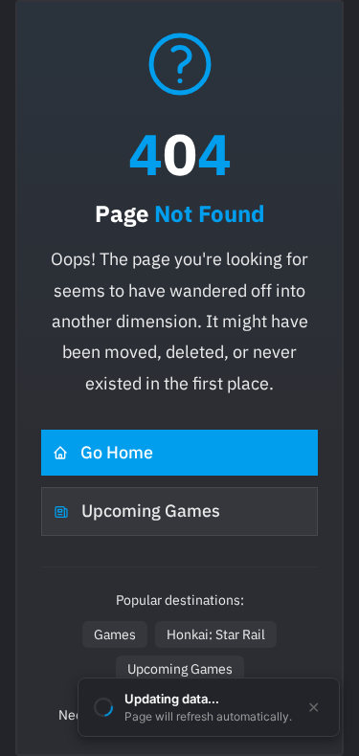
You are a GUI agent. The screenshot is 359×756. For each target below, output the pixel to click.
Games (115, 634)
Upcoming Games (150, 511)
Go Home (116, 452)
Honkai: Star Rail (216, 634)
